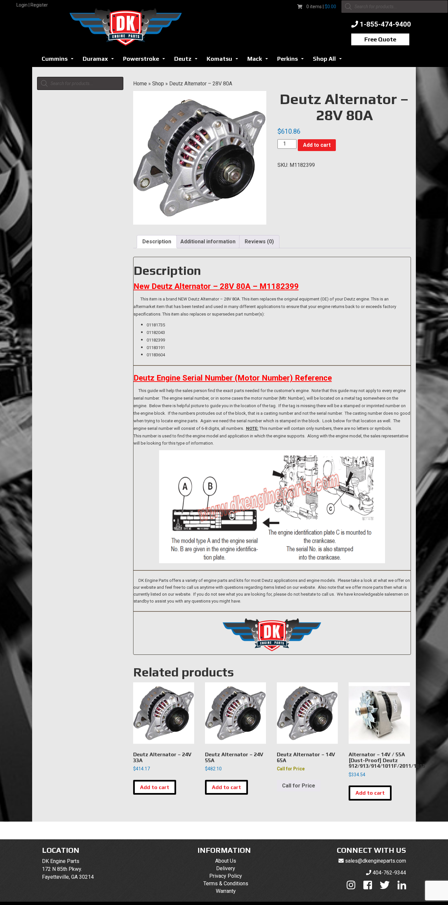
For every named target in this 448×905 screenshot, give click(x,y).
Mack (259, 60)
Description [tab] (156, 241)
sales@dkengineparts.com (375, 861)
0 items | (321, 6)
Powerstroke (146, 60)
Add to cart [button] (154, 787)
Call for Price (298, 786)
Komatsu (224, 60)
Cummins (59, 60)
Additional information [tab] (207, 241)
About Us (225, 861)
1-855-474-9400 (385, 24)
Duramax (100, 60)
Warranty (226, 891)
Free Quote (380, 39)
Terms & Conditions (225, 883)
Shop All (329, 60)
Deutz (187, 60)
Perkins (292, 60)
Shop (158, 83)
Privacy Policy (225, 876)
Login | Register (32, 5)
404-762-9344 (389, 873)
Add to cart (317, 145)
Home (140, 83)
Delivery (225, 868)
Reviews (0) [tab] (259, 241)
